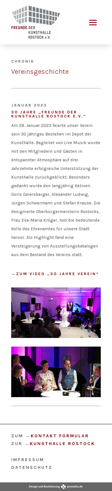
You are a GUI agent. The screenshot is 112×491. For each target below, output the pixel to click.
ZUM (50, 435)
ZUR (53, 443)
